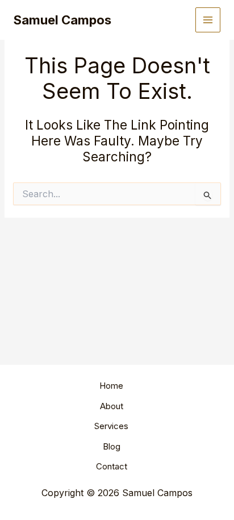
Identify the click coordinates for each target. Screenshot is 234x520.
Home (111, 385)
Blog (111, 446)
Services (111, 426)
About (111, 406)
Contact (111, 466)
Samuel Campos (62, 20)
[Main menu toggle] (208, 20)
